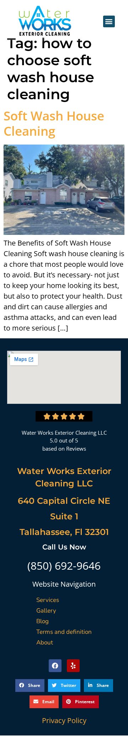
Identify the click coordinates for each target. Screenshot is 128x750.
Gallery (46, 611)
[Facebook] (55, 665)
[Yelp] (73, 665)
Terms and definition (64, 632)
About (44, 642)
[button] (109, 21)
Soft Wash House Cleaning (54, 123)
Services (47, 600)
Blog (42, 621)
